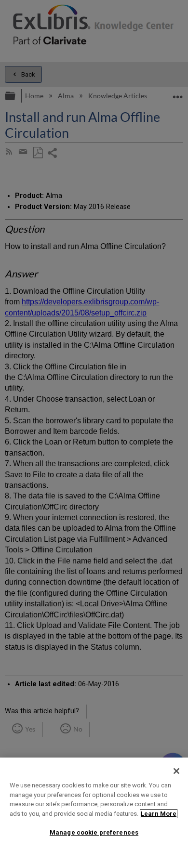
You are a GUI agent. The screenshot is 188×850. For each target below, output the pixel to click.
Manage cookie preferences (94, 832)
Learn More (158, 813)
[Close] (176, 771)
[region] (94, 804)
